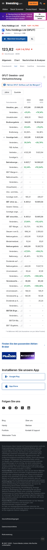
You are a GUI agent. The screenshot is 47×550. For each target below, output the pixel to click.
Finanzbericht (6, 66)
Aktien (5, 9)
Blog (4, 420)
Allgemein (6, 60)
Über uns (29, 420)
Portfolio (5, 430)
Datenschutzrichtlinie (9, 527)
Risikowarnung (7, 534)
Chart (17, 60)
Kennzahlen (41, 66)
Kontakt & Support (32, 430)
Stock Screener (16, 9)
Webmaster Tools (9, 435)
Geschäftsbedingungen (10, 519)
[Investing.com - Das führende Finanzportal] (14, 3)
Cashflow (30, 66)
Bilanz (22, 66)
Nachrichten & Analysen (34, 60)
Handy (4, 425)
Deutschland (31, 9)
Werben (28, 425)
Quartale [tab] (17, 92)
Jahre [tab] (6, 92)
